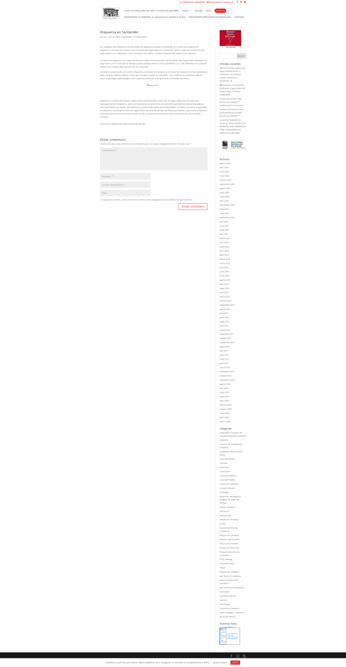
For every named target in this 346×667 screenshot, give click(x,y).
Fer (105, 37)
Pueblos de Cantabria (229, 572)
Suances (223, 600)
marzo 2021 (225, 238)
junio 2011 (224, 355)
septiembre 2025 (227, 184)
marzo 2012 (225, 330)
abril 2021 (224, 234)
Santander (127, 37)
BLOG (208, 11)
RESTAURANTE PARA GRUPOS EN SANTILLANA (210, 17)
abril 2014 (224, 284)
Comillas (223, 463)
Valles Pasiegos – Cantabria (232, 612)
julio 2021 (224, 221)
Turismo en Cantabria (229, 608)
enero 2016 (225, 263)
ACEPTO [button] (235, 662)
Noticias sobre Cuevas (230, 539)
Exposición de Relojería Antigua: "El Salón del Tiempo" (230, 499)
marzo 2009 (225, 421)
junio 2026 (224, 171)
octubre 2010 (226, 375)
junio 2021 (224, 226)
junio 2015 (224, 271)
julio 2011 (224, 350)
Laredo (223, 523)
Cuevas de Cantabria (229, 484)
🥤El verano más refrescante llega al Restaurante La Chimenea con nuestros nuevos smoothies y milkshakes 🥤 (233, 74)
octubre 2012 (226, 300)
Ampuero (224, 440)
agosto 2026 (225, 163)
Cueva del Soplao (227, 479)
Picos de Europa (227, 563)
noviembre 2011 (227, 334)
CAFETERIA (239, 17)
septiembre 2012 (227, 305)
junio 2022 (224, 209)
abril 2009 (224, 417)
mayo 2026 (224, 175)
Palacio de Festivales (229, 543)
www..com (230, 627)
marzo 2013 (225, 296)
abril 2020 (224, 250)
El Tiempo (224, 492)
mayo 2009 (224, 413)
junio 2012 (224, 317)
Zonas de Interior (227, 616)
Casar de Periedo (227, 459)
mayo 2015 (224, 275)
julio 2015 (224, 267)
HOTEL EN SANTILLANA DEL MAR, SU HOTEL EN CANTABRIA (151, 11)
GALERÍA (198, 11)
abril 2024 (224, 201)
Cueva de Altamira (228, 475)
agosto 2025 (225, 188)
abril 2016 (224, 255)
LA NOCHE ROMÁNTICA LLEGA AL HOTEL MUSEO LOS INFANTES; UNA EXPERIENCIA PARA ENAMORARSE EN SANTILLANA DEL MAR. (233, 126)
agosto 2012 (225, 309)
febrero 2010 (225, 405)
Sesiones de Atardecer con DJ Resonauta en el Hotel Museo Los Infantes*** (232, 112)
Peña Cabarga (226, 559)
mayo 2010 (224, 396)
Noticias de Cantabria (229, 535)
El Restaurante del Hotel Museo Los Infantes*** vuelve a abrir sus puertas (231, 102)
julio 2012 (224, 313)
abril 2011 (224, 363)
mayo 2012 (224, 321)
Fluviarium (224, 511)
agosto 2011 (225, 346)
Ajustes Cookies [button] (220, 662)
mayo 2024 (224, 196)
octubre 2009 (226, 409)
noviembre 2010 (227, 371)
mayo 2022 (224, 213)
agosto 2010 (225, 384)
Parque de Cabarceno (229, 547)
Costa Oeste (225, 471)
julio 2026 (224, 167)
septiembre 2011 (227, 342)
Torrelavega (225, 604)
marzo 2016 (225, 259)
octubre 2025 (226, 180)
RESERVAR (220, 10)
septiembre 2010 (227, 380)
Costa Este (224, 467)
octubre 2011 (226, 338)
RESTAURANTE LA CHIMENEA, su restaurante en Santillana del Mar (155, 17)
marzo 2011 (225, 367)
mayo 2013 (224, 288)
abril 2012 (224, 326)
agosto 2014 (225, 280)
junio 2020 (224, 246)
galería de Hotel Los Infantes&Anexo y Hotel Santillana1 (233, 636)
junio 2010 (224, 392)
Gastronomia (225, 515)
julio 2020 (224, 242)
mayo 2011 (224, 359)
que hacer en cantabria (230, 576)
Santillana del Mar (228, 596)
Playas (222, 567)
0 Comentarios (140, 37)
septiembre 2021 (227, 217)
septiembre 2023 (227, 205)
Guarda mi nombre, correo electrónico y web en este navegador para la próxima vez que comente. (147, 199)
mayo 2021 (224, 230)
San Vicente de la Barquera (232, 587)
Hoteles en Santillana (229, 519)
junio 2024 (224, 192)
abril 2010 (224, 400)
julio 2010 (224, 388)
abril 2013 (224, 292)
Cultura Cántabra (227, 488)
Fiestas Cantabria (227, 507)
